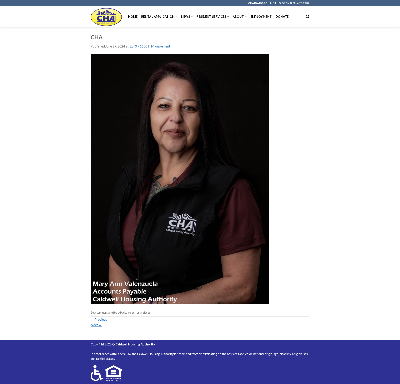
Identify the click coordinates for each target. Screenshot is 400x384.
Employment (261, 16)
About (238, 16)
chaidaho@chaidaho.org (268, 3)
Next (96, 325)
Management (160, 46)
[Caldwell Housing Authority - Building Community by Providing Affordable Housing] (106, 16)
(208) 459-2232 (299, 3)
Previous (99, 319)
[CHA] (180, 178)
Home (133, 16)
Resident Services (211, 16)
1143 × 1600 (138, 46)
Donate (282, 16)
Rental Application (157, 16)
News (185, 16)
